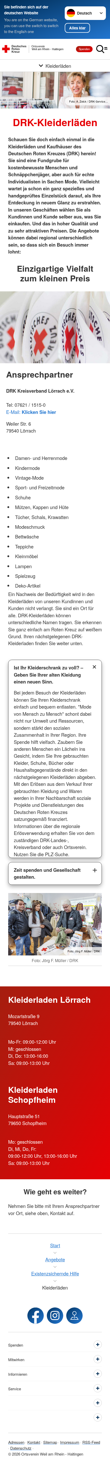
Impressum (69, 1442)
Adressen (16, 1442)
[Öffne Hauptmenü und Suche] (102, 49)
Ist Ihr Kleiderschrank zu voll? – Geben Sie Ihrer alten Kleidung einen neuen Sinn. (48, 674)
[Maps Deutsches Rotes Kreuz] (74, 1315)
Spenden (84, 49)
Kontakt (33, 1442)
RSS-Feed (91, 1442)
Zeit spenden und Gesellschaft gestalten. (47, 873)
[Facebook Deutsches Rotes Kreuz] (35, 1315)
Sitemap (50, 1442)
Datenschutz (20, 1448)
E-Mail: (31, 412)
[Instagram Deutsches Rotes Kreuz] (55, 1315)
